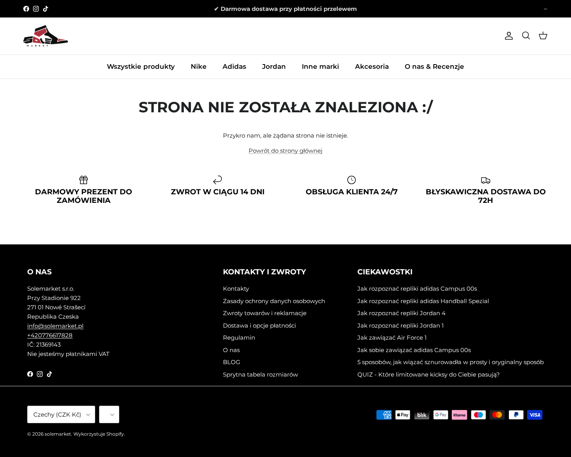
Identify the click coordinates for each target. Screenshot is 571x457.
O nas (231, 350)
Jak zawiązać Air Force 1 (392, 337)
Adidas (234, 66)
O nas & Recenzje (434, 66)
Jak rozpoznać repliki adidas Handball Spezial (423, 301)
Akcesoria (372, 66)
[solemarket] (45, 36)
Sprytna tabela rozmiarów (260, 374)
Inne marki (320, 66)
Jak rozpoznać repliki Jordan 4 (401, 313)
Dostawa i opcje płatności (259, 325)
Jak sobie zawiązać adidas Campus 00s (414, 350)
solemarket (58, 434)
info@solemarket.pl (55, 326)
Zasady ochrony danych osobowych (274, 301)
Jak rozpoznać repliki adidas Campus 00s (417, 288)
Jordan (274, 66)
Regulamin (239, 337)
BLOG (231, 362)
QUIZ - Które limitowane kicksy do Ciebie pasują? (428, 374)
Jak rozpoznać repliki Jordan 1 (400, 325)
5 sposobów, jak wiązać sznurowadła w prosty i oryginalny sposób (450, 362)
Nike (199, 66)
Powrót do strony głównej (285, 150)
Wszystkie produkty (141, 66)
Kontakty (236, 288)
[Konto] (507, 35)
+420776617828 (50, 335)
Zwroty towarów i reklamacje (264, 313)
